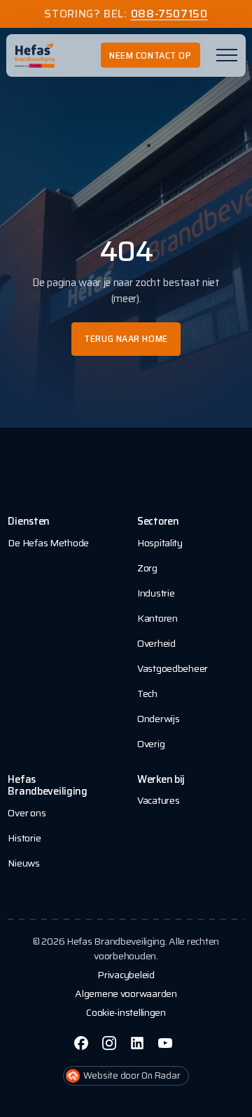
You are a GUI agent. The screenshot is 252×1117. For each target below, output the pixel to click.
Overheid (156, 643)
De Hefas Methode (48, 542)
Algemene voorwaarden (125, 994)
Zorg (147, 568)
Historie (24, 838)
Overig (150, 743)
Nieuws (23, 863)
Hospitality (160, 542)
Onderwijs (158, 718)
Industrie (155, 593)
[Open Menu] (226, 55)
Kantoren (157, 618)
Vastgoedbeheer (172, 668)
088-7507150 (169, 14)
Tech (147, 693)
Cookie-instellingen (126, 1012)
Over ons (27, 812)
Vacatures (158, 800)
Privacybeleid (125, 975)
